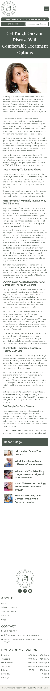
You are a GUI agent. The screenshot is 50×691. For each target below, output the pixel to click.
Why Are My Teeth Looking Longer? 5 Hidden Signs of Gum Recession (29, 474)
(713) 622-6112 (13, 24)
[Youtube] (30, 591)
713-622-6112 (17, 430)
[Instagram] (25, 591)
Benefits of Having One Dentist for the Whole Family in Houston (28, 498)
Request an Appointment (36, 24)
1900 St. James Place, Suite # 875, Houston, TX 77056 (25, 19)
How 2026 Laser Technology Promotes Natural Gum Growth (30, 486)
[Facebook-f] (20, 591)
